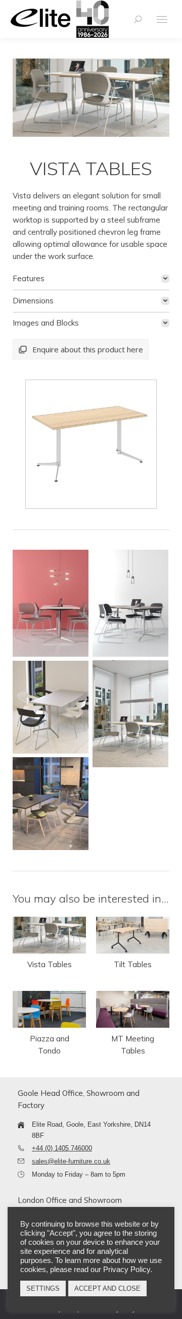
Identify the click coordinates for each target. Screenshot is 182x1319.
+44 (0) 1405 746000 (62, 1148)
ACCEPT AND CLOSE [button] (107, 1288)
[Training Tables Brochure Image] (50, 603)
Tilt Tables (133, 964)
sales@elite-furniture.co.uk (71, 1161)
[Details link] (49, 935)
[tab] (91, 279)
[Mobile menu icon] (162, 19)
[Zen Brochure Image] (50, 707)
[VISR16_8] (90, 444)
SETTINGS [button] (43, 1288)
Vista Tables (49, 964)
